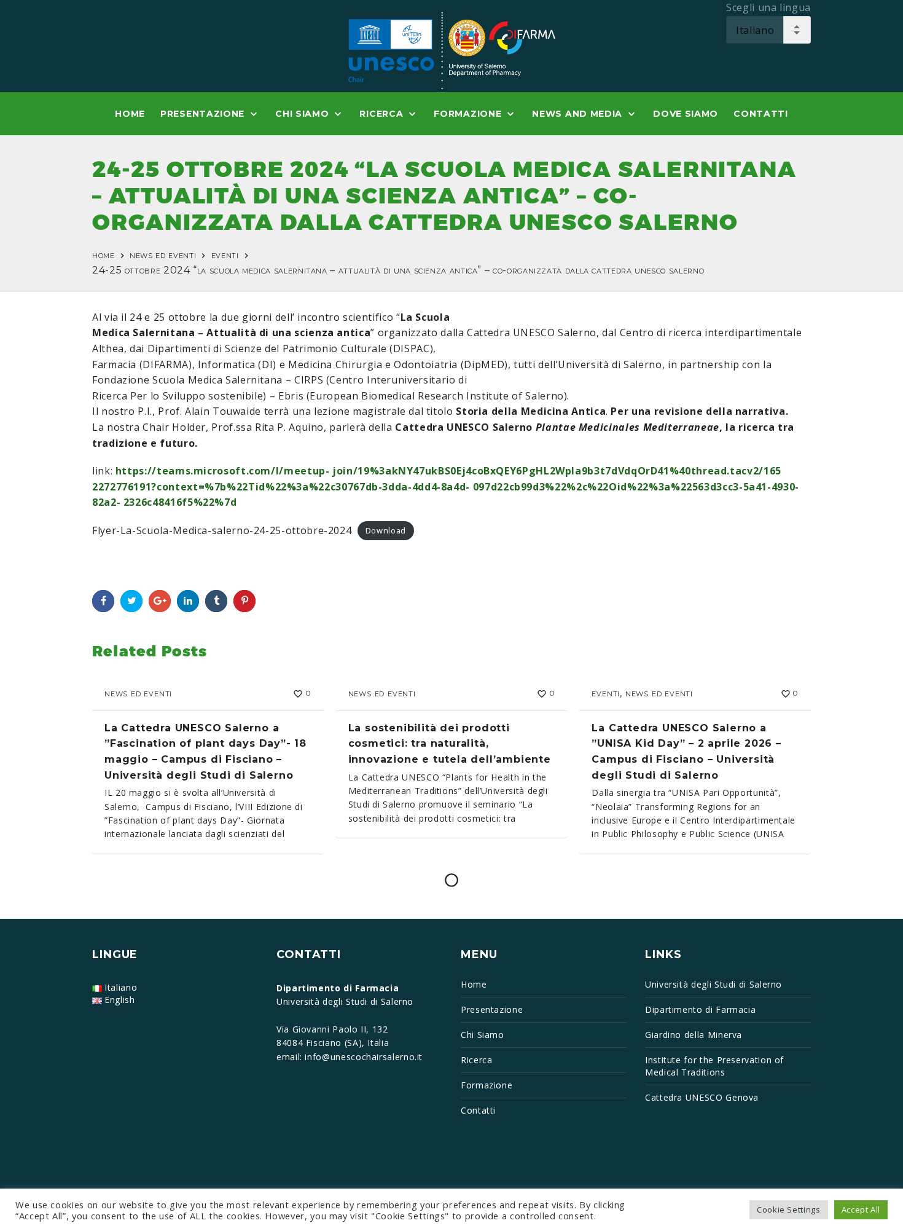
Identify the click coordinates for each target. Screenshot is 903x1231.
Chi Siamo (482, 1034)
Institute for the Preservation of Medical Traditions (714, 1066)
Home (103, 255)
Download (386, 531)
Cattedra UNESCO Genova (702, 1097)
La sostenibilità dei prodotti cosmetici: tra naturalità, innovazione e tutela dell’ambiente (449, 743)
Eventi (225, 255)
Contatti (478, 1110)
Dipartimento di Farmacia (700, 1009)
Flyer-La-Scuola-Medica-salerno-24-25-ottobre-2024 (221, 530)
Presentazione (492, 1009)
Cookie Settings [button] (789, 1209)
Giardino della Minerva (693, 1034)
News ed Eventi (163, 255)
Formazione (486, 1085)
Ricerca (476, 1060)
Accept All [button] (861, 1209)
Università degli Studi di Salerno (713, 984)
